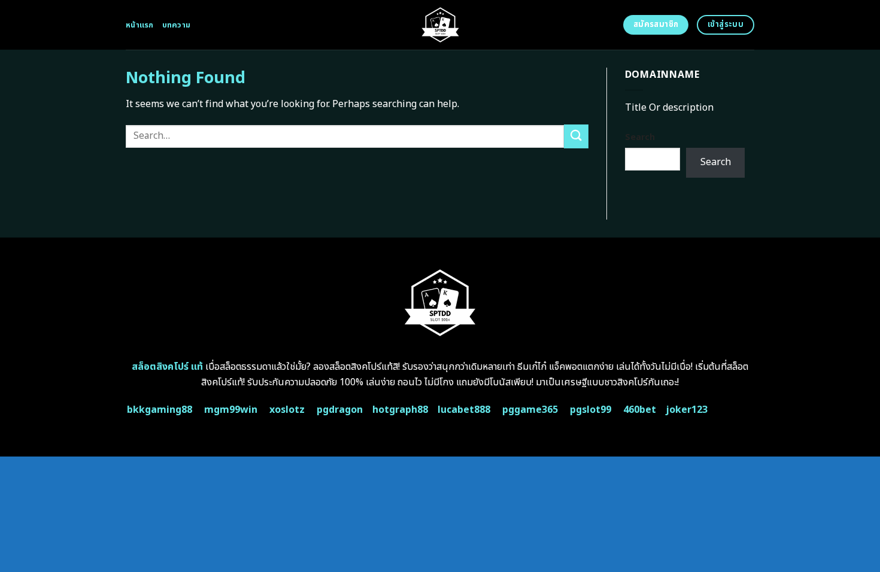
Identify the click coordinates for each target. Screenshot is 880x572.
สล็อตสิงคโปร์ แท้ (167, 367)
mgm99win (230, 410)
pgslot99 (590, 410)
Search (640, 137)
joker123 (687, 410)
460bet (639, 410)
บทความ (176, 25)
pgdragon (340, 410)
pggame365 (530, 410)
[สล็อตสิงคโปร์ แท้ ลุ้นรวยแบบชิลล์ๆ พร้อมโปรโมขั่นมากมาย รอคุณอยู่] (440, 25)
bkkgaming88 (159, 410)
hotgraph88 (400, 410)
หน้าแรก (140, 25)
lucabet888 (464, 410)
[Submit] (576, 136)
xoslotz (287, 410)
